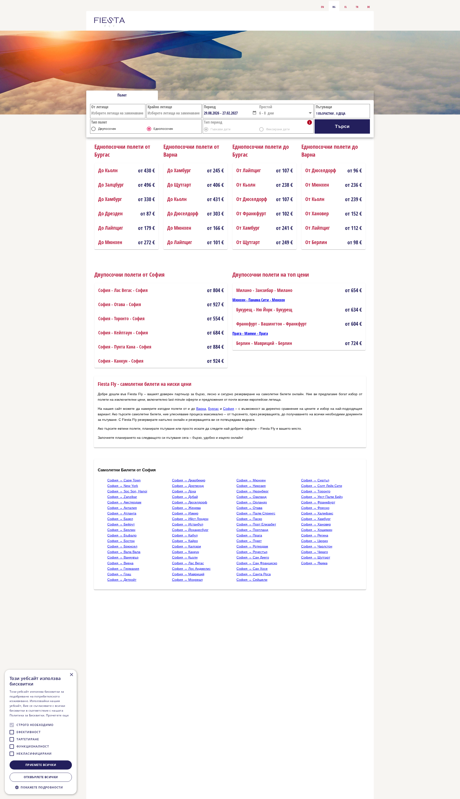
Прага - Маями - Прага (250, 333)
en (322, 6)
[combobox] (227, 113)
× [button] (71, 675)
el (346, 6)
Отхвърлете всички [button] (41, 777)
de (368, 6)
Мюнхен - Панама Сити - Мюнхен (258, 299)
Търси (342, 126)
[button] (254, 112)
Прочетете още (57, 715)
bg (334, 6)
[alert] (41, 732)
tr (357, 6)
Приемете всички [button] (40, 765)
